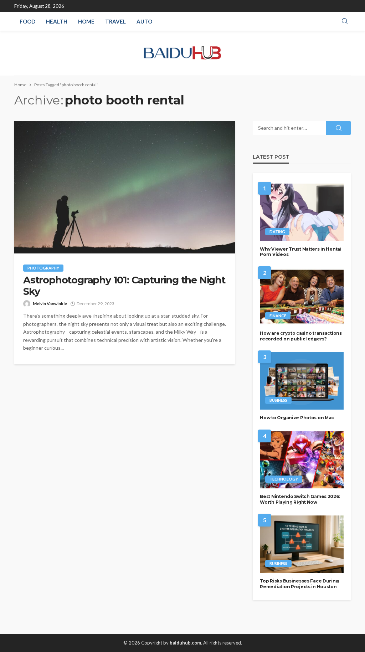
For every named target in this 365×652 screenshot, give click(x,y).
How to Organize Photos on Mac (297, 417)
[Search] (345, 21)
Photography (43, 268)
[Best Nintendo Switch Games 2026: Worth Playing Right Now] (302, 460)
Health (56, 21)
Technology (283, 479)
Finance (277, 315)
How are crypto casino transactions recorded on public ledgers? (300, 335)
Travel (115, 21)
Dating (277, 231)
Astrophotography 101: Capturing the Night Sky (124, 285)
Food (27, 21)
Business (278, 400)
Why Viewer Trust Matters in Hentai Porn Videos (300, 251)
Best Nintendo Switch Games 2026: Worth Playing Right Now (300, 499)
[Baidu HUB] (182, 53)
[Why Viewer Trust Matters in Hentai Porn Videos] (302, 212)
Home (86, 21)
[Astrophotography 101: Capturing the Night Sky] (124, 187)
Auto (144, 21)
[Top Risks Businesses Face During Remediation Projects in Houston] (302, 544)
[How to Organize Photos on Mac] (302, 381)
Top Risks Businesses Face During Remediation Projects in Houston (299, 583)
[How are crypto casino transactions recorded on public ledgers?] (302, 296)
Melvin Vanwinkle (50, 303)
